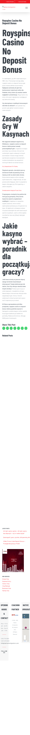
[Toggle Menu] (26, 8)
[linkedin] (6, 655)
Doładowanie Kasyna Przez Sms (11, 190)
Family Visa (5, 590)
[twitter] (4, 655)
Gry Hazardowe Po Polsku (10, 166)
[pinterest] (4, 658)
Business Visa (6, 588)
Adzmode (15, 647)
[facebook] (1, 655)
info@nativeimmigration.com (4, 643)
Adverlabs (15, 645)
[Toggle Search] (22, 8)
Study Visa (5, 579)
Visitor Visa (5, 583)
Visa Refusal (6, 586)
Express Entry (6, 581)
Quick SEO (15, 649)
